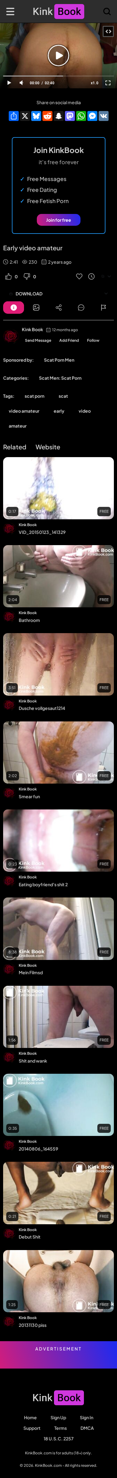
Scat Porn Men (59, 360)
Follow (93, 340)
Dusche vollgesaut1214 (42, 708)
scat (63, 396)
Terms (60, 1428)
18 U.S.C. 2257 (59, 1438)
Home (30, 1417)
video (85, 411)
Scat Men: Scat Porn (60, 378)
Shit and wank (33, 1060)
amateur (18, 426)
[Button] (13, 307)
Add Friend (69, 340)
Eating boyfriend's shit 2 (43, 884)
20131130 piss (32, 1325)
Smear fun (29, 796)
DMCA (87, 1428)
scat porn (34, 396)
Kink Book (32, 329)
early (59, 411)
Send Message (38, 340)
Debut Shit (30, 1236)
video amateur (24, 411)
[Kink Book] (11, 336)
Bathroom (29, 620)
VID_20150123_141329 (42, 532)
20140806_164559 (38, 1148)
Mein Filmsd (31, 972)
